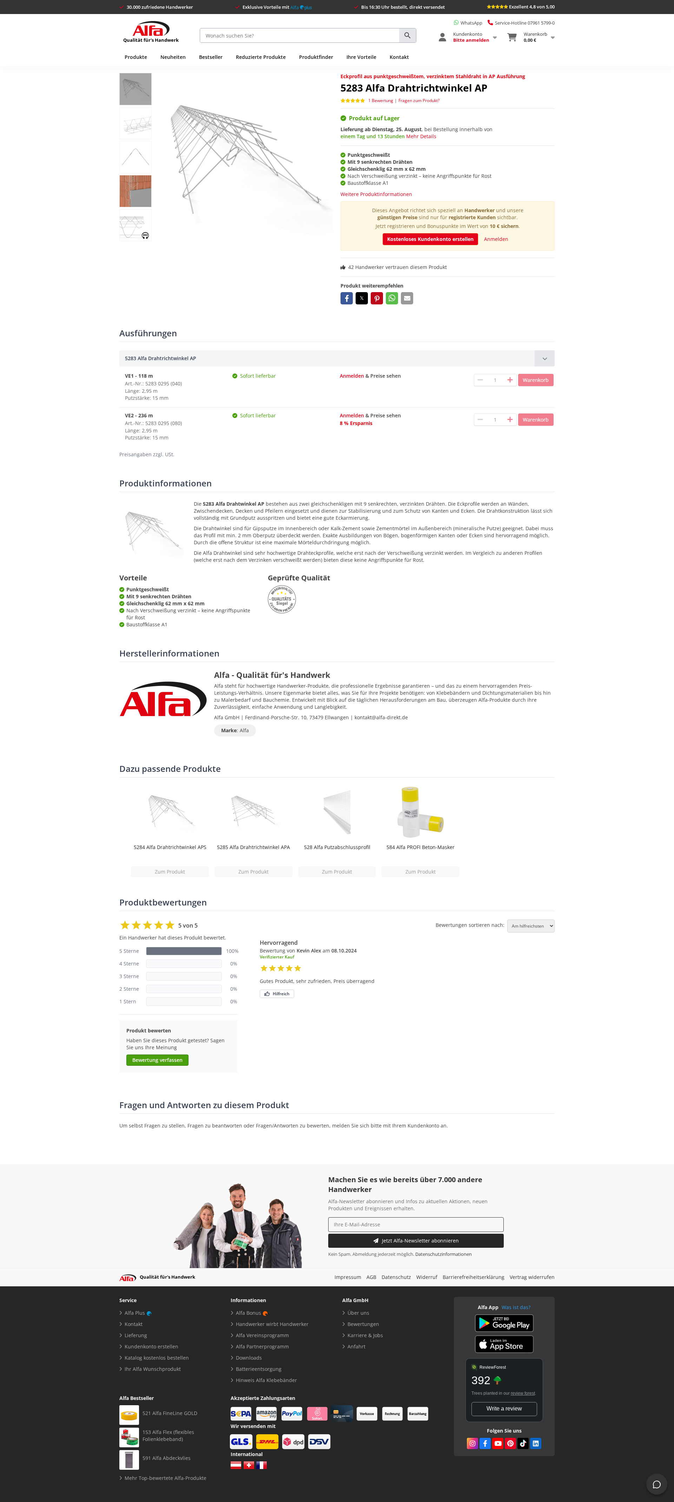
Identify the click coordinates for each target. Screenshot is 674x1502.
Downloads (249, 1357)
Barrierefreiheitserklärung (473, 1277)
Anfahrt (356, 1346)
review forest (523, 1393)
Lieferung (136, 1335)
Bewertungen (363, 1324)
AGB (371, 1277)
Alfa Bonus (248, 1312)
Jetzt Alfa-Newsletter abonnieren (420, 1240)
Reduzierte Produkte (261, 57)
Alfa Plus (135, 1312)
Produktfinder (316, 57)
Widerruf (426, 1277)
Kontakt (399, 57)
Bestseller (211, 57)
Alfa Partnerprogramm (262, 1346)
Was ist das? (516, 1307)
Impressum (348, 1277)
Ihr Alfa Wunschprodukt (153, 1369)
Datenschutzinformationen (443, 1254)
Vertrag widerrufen (532, 1277)
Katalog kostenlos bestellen (157, 1357)
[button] (347, 298)
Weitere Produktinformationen (376, 194)
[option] (170, 831)
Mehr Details (421, 136)
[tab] (337, 358)
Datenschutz (396, 1277)
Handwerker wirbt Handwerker (272, 1324)
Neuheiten (173, 57)
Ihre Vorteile (361, 57)
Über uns (358, 1312)
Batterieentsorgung (259, 1369)
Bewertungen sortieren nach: (470, 925)
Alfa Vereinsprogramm (262, 1335)
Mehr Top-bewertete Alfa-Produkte (165, 1478)
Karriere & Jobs (365, 1335)
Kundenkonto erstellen (151, 1346)
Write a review (504, 1409)
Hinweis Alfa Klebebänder (266, 1380)
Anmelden (496, 239)
